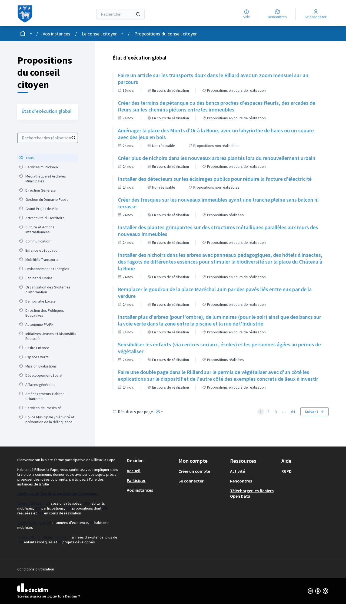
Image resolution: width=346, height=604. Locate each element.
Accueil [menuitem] (133, 470)
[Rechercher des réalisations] (73, 138)
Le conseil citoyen (100, 34)
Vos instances (56, 34)
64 (293, 411)
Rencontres (241, 481)
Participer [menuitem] (136, 480)
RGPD (286, 471)
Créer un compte (194, 471)
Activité (237, 471)
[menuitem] (47, 158)
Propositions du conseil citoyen (166, 34)
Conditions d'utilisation (35, 569)
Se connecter (191, 481)
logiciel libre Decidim (64, 596)
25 (158, 411)
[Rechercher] (138, 14)
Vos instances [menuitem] (140, 490)
